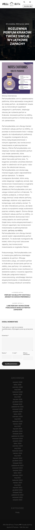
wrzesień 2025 (17, 409)
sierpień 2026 (17, 382)
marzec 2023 (17, 483)
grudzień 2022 (18, 490)
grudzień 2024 (17, 431)
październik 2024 (18, 436)
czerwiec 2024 (17, 446)
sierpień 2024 (17, 441)
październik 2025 (17, 407)
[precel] (11, 4)
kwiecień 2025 (18, 421)
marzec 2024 (17, 453)
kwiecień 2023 (17, 480)
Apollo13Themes (12, 527)
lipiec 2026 (17, 385)
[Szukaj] (24, 2)
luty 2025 (17, 426)
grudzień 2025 (18, 402)
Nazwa (4, 353)
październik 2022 (17, 495)
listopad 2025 (17, 404)
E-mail (15, 353)
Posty (17, 512)
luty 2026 (17, 397)
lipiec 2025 (17, 414)
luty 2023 (17, 485)
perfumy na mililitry (15, 230)
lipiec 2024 (17, 443)
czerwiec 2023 (17, 475)
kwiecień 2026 (18, 392)
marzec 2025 (17, 424)
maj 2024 (17, 448)
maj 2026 (17, 389)
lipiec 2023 (17, 473)
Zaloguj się (28, 6)
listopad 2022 (17, 492)
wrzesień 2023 (17, 468)
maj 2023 (17, 478)
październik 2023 (18, 465)
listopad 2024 (17, 434)
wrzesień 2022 (17, 497)
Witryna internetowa (26, 353)
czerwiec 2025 (17, 416)
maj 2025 (17, 419)
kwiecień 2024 (17, 451)
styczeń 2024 (17, 458)
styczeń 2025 (17, 429)
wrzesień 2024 (17, 438)
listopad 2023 (17, 463)
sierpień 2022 (17, 500)
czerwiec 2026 (17, 387)
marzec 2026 (17, 394)
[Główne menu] (30, 2)
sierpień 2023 (17, 470)
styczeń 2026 (17, 399)
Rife (4, 525)
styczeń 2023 (17, 487)
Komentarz (5, 335)
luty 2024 (17, 456)
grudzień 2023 (17, 460)
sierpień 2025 (17, 411)
